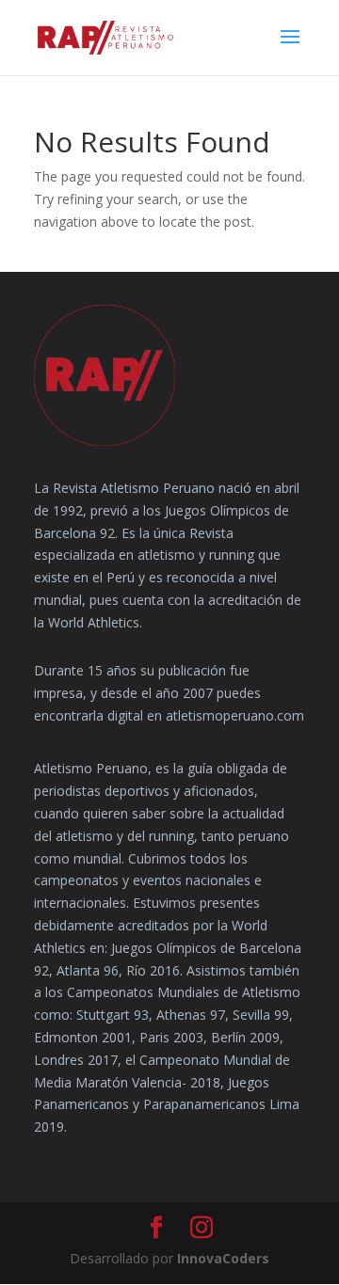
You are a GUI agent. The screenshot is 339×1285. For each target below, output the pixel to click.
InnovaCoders (223, 1258)
